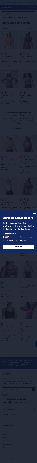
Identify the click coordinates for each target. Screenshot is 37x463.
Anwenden (18, 246)
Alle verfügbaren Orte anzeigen (15, 240)
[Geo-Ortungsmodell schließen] (34, 212)
